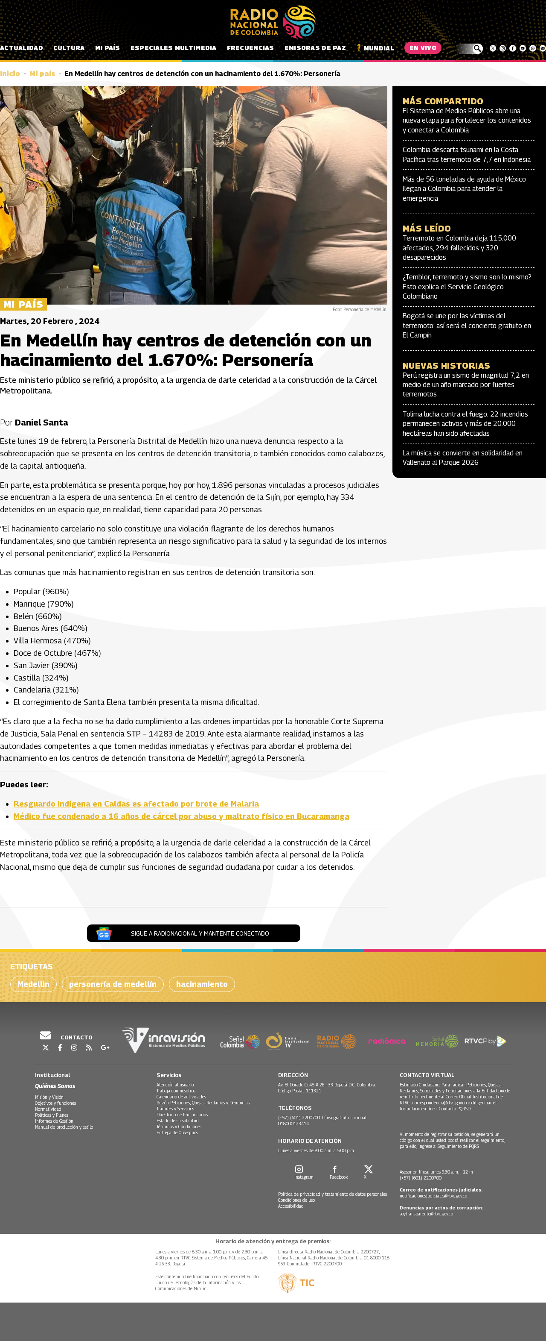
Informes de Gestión (54, 1121)
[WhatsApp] (532, 48)
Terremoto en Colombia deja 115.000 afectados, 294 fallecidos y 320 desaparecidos (459, 247)
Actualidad (21, 47)
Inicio (10, 74)
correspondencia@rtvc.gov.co (439, 1102)
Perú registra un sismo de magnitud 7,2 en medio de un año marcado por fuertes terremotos (466, 385)
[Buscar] (469, 49)
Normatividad (48, 1109)
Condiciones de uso (296, 1200)
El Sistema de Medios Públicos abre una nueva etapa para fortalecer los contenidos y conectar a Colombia (467, 120)
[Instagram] (503, 48)
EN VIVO (423, 47)
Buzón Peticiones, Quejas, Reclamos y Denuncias (203, 1102)
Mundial (379, 48)
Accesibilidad (291, 1206)
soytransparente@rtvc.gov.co (426, 1213)
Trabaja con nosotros (176, 1090)
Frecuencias (250, 47)
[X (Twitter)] (493, 48)
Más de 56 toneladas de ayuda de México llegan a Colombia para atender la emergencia (464, 188)
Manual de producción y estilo (64, 1127)
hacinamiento (202, 984)
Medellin (33, 984)
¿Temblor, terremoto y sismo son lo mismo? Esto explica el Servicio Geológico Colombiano (467, 286)
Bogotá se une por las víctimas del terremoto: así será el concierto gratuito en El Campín (467, 325)
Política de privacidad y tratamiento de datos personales (332, 1194)
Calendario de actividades (181, 1096)
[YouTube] (523, 48)
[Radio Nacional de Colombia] (273, 22)
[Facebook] (512, 48)
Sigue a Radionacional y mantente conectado (200, 933)
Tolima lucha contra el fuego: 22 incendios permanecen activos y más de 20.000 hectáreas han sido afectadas (465, 423)
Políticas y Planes (51, 1115)
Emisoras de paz (315, 47)
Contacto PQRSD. (456, 1108)
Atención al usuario (175, 1084)
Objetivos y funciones (55, 1103)
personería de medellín (113, 984)
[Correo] (543, 48)
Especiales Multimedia (174, 47)
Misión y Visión (49, 1097)
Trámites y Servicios (175, 1108)
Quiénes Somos (55, 1085)
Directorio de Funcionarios (182, 1114)
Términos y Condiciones (179, 1126)
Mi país (107, 47)
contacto (76, 1037)
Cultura (69, 47)
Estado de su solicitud (178, 1120)
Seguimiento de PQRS (458, 1146)
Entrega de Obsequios (177, 1132)
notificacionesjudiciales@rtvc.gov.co (433, 1195)
